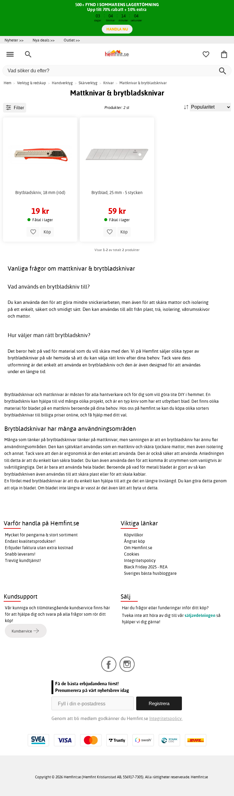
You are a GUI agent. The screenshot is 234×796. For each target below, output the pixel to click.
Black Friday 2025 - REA (146, 567)
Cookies (131, 554)
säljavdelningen (200, 615)
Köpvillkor (133, 535)
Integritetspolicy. (166, 718)
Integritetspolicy (140, 560)
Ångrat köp (134, 541)
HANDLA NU (117, 29)
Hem (7, 83)
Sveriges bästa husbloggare (150, 573)
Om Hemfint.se (138, 547)
